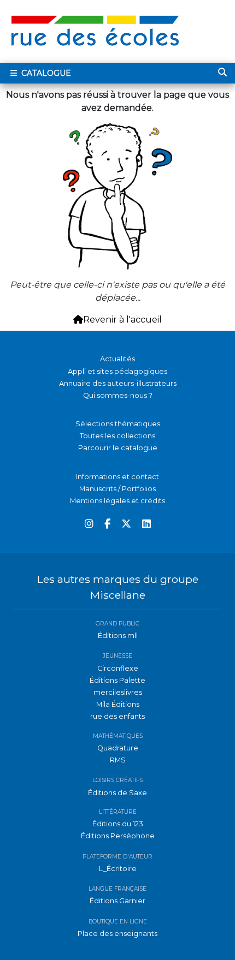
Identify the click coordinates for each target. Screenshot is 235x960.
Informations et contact (117, 477)
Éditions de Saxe (117, 793)
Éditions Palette (117, 680)
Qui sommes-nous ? (117, 395)
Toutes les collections (117, 436)
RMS (118, 760)
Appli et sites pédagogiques (117, 371)
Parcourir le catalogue (117, 448)
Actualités (117, 359)
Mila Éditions (117, 704)
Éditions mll (118, 635)
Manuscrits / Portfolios (117, 489)
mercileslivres (117, 692)
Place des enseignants (117, 933)
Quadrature (117, 748)
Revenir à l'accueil (122, 319)
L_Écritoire (118, 868)
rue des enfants (117, 716)
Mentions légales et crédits (117, 501)
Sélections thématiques (117, 424)
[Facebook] (107, 524)
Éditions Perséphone (118, 836)
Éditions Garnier (117, 901)
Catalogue (45, 73)
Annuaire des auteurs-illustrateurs (118, 383)
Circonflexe (117, 668)
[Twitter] (126, 524)
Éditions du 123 (117, 824)
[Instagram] (89, 524)
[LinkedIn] (146, 524)
